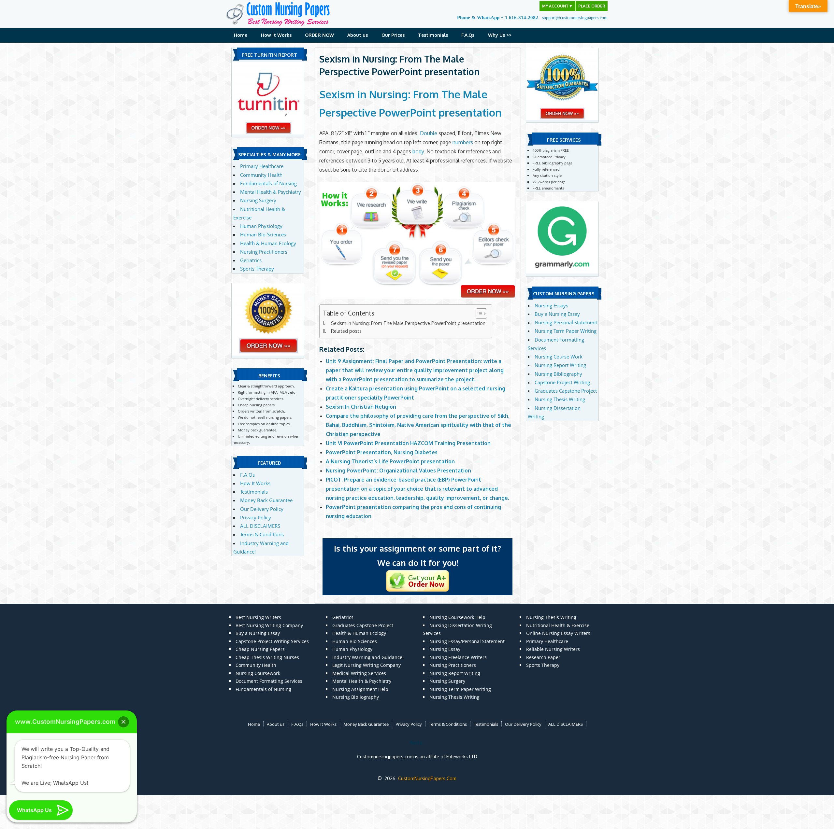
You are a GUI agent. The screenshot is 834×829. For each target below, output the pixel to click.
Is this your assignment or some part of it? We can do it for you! (417, 555)
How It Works (276, 35)
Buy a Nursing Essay (557, 314)
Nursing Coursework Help (457, 617)
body (418, 151)
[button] (123, 721)
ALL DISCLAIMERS (260, 526)
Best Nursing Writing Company (269, 625)
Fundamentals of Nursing (268, 183)
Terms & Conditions (262, 534)
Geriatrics (251, 260)
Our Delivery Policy (261, 509)
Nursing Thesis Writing (560, 399)
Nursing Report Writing (560, 365)
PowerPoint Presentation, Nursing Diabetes (382, 452)
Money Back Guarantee (266, 500)
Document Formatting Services (269, 681)
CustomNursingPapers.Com (427, 778)
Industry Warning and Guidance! (368, 657)
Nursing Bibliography (558, 374)
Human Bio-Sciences (263, 234)
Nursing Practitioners (263, 251)
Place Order (591, 6)
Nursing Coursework (258, 673)
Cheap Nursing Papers (260, 649)
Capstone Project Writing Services (272, 641)
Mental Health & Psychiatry (270, 192)
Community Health (261, 175)
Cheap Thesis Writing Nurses (267, 657)
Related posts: (347, 331)
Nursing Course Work (558, 356)
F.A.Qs (467, 35)
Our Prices (393, 35)
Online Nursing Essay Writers (558, 633)
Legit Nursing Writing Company (366, 665)
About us (357, 35)
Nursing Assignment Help (360, 689)
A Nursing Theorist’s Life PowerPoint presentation (390, 461)
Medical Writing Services (359, 673)
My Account (557, 6)
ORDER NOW (319, 35)
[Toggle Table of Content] (478, 313)
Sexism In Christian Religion (361, 406)
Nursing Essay (444, 649)
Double (428, 133)
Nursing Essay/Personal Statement (467, 641)
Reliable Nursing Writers (553, 649)
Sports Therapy (257, 268)
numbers (463, 142)
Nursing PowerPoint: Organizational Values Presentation (398, 470)
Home (240, 35)
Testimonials (433, 35)
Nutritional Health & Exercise (557, 625)
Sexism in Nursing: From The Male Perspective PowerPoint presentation (408, 323)
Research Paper (543, 657)
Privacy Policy (255, 517)
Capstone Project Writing (562, 382)
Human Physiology (261, 226)
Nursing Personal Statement (566, 322)
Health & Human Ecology (268, 243)
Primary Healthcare (261, 166)
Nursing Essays (551, 305)
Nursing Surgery (258, 200)
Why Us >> (499, 35)
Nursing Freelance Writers (458, 657)
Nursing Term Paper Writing (566, 331)
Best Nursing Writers (258, 617)
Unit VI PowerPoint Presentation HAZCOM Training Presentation (408, 443)
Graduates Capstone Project (566, 390)
